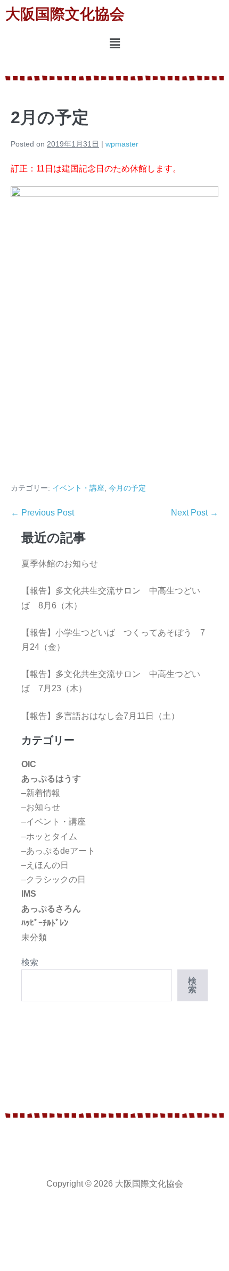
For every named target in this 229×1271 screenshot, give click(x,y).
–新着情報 (40, 792)
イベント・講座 (78, 488)
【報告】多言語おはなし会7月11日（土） (100, 715)
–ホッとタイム (49, 836)
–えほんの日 (45, 865)
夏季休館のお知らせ (59, 563)
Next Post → (194, 512)
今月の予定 (127, 488)
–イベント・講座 (53, 821)
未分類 (34, 937)
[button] (114, 44)
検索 (29, 962)
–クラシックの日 (53, 879)
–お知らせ (40, 807)
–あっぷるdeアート (58, 850)
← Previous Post (42, 512)
